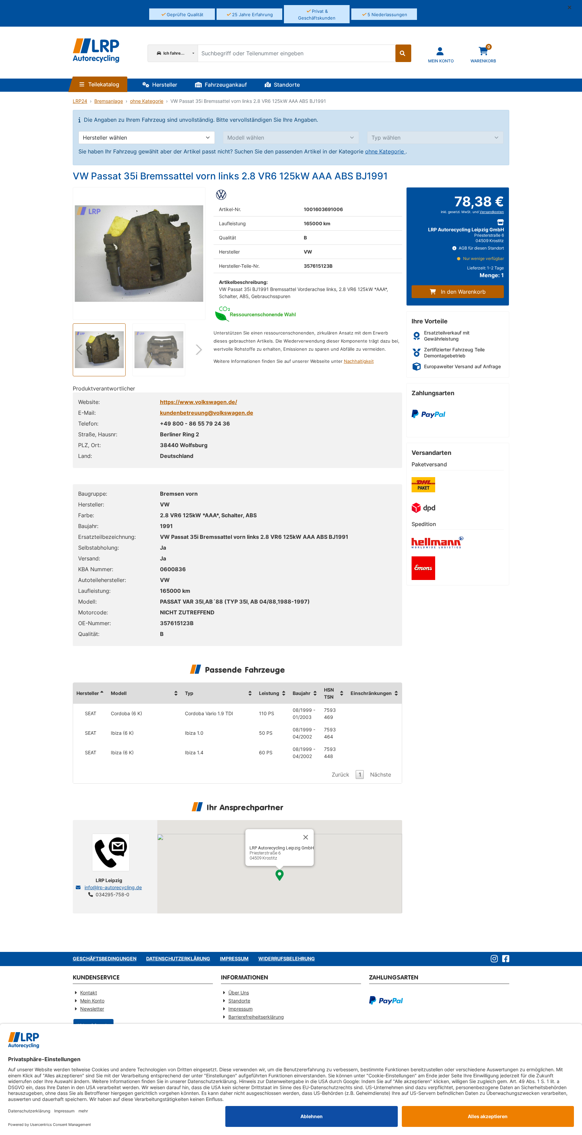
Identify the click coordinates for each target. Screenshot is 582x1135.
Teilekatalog (103, 84)
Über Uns (238, 992)
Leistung (269, 693)
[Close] (306, 837)
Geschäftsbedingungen (104, 958)
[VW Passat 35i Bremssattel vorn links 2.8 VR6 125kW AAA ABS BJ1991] (139, 253)
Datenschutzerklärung (178, 958)
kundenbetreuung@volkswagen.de (206, 412)
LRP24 (80, 101)
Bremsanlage (108, 101)
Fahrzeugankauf (225, 84)
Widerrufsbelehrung (286, 958)
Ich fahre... (173, 53)
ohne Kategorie (146, 101)
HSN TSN (329, 693)
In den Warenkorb (463, 291)
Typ (189, 693)
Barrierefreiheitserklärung (256, 1017)
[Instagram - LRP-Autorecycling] (493, 959)
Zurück (340, 774)
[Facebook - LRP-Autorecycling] (504, 959)
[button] (572, 7)
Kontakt (88, 992)
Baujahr (302, 693)
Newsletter (92, 1009)
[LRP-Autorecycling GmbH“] (96, 50)
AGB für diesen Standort (481, 248)
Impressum (234, 958)
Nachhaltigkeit (359, 361)
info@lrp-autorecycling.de (113, 887)
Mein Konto (92, 1000)
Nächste (380, 774)
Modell (119, 693)
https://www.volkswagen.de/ (198, 402)
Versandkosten (492, 212)
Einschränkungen (371, 693)
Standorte (286, 84)
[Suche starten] (403, 53)
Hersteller (164, 84)
